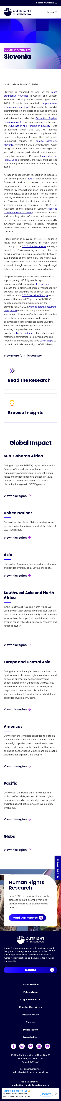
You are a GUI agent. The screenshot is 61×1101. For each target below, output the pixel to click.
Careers (30, 1022)
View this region (15, 496)
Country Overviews (30, 1007)
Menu (50, 12)
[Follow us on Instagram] (22, 1046)
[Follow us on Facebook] (13, 1046)
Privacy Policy (30, 1014)
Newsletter (30, 1037)
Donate (30, 970)
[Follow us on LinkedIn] (39, 1046)
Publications (30, 992)
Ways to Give (31, 984)
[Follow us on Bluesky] (30, 1046)
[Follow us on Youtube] (47, 1046)
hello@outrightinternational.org (30, 1072)
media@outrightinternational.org (30, 1085)
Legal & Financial (30, 999)
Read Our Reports (25, 918)
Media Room (30, 1029)
